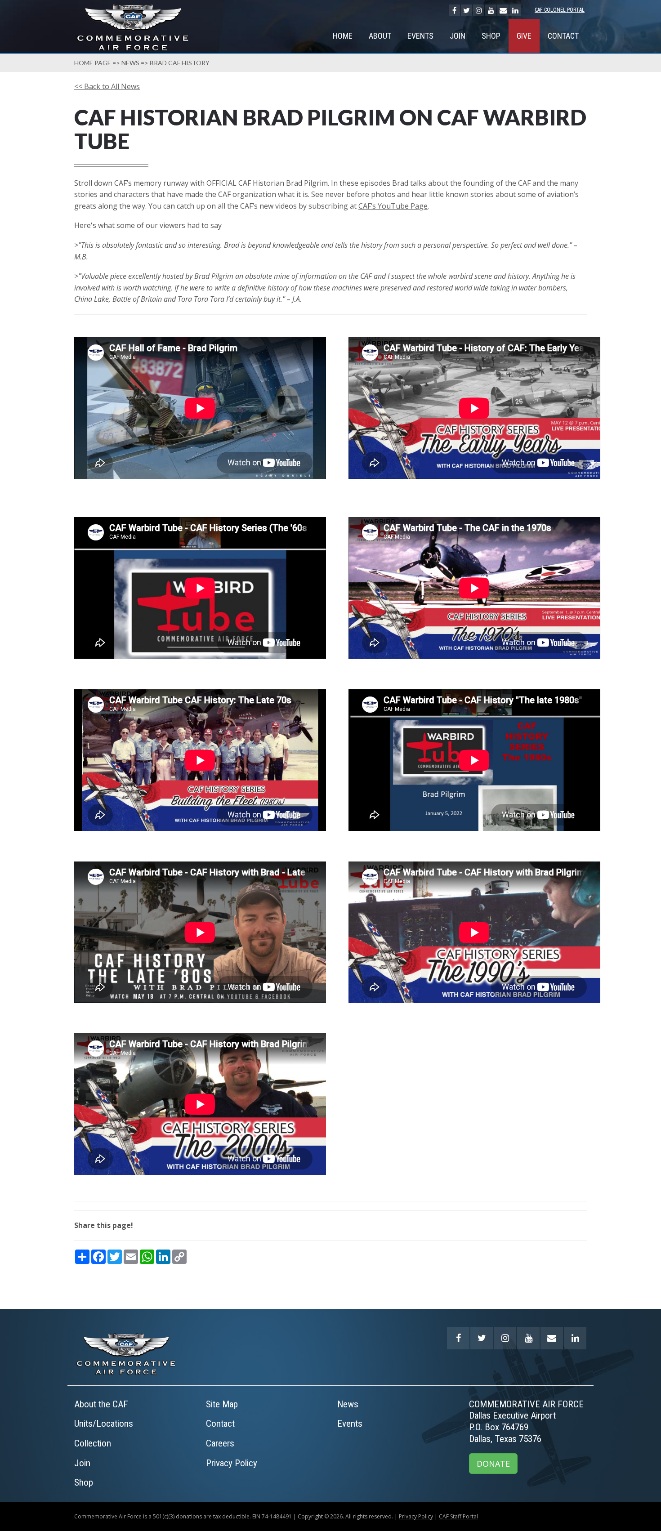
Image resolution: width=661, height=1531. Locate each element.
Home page (92, 63)
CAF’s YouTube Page (393, 206)
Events (420, 35)
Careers (220, 1443)
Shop (491, 35)
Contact (563, 35)
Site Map (222, 1404)
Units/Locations (103, 1423)
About (380, 35)
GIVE (524, 35)
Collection (92, 1443)
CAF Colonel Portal (560, 10)
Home (343, 35)
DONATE (493, 1463)
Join (457, 35)
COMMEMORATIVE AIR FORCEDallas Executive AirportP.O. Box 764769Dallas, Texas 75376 (526, 1421)
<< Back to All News (107, 86)
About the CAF (101, 1404)
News (130, 63)
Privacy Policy (231, 1463)
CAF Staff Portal (458, 1516)
